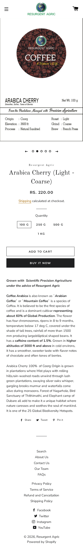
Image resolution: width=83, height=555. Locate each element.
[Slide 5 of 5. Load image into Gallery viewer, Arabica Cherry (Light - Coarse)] (50, 151)
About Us (41, 457)
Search (41, 451)
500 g (58, 224)
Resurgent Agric (47, 537)
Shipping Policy (41, 501)
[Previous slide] (26, 151)
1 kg (41, 233)
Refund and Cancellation (41, 495)
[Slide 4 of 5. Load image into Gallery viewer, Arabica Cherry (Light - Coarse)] (46, 151)
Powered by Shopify (41, 542)
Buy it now (40, 263)
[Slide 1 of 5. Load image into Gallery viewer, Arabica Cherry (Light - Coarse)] (33, 151)
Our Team (41, 469)
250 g (41, 224)
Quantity (41, 215)
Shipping (25, 201)
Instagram (43, 522)
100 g (24, 224)
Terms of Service (41, 489)
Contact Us (41, 463)
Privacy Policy (42, 484)
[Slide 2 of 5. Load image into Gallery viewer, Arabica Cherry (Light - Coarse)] (37, 151)
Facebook (43, 510)
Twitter (43, 516)
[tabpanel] (41, 79)
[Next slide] (57, 151)
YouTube (43, 527)
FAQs (42, 474)
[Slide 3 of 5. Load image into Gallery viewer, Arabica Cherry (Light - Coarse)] (41, 151)
